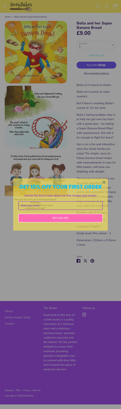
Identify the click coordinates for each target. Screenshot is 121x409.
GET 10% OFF (60, 218)
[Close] (104, 182)
